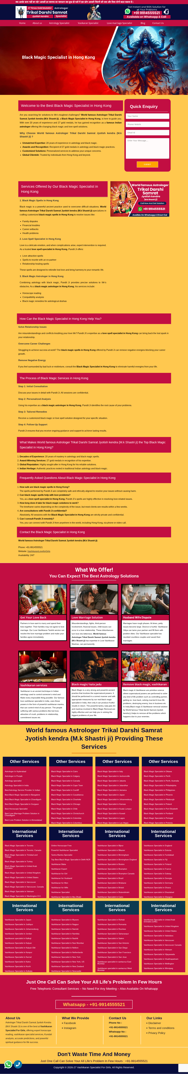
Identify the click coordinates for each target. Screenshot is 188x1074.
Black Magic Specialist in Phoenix (158, 795)
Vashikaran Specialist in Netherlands (67, 952)
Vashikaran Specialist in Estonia (157, 850)
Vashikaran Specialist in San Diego (112, 948)
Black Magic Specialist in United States (21, 877)
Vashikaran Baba (58, 864)
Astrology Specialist (59, 23)
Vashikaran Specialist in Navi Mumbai (67, 943)
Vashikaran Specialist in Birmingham (113, 855)
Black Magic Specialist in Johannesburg (114, 799)
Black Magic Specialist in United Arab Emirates (21, 867)
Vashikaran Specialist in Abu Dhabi (66, 897)
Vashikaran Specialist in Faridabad (159, 855)
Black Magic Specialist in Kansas (111, 804)
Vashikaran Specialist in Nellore (64, 948)
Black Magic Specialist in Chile (64, 809)
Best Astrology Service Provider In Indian (22, 790)
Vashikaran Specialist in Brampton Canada (115, 873)
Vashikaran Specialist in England (158, 845)
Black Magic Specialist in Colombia (66, 818)
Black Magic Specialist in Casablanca (67, 795)
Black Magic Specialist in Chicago (65, 804)
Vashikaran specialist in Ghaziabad (159, 892)
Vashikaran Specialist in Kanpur (18, 952)
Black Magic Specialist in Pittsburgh (159, 799)
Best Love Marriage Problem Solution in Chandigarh (22, 814)
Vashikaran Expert (59, 869)
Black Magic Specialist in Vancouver (20, 882)
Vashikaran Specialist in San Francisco (114, 952)
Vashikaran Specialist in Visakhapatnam (161, 959)
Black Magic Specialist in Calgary (65, 776)
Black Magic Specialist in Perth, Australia (161, 781)
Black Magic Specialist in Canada (65, 781)
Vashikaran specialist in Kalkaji (18, 938)
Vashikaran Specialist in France (157, 869)
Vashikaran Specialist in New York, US (67, 962)
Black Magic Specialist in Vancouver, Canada (24, 887)
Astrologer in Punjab (13, 776)
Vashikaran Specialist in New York (66, 957)
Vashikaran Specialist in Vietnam (158, 950)
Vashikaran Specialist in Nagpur (65, 924)
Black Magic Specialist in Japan (111, 795)
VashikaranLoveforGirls (38, 551)
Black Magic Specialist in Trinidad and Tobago (21, 856)
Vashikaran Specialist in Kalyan (18, 943)
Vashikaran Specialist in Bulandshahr (113, 892)
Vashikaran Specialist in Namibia (65, 934)
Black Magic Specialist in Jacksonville (113, 776)
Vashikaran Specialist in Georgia (158, 878)
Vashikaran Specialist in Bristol (110, 887)
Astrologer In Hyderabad (15, 771)
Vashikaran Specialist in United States (160, 931)
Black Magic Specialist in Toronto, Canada (23, 850)
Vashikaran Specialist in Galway (157, 873)
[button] (8, 1064)
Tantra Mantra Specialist (61, 855)
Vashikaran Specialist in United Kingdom (161, 926)
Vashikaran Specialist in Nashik (64, 938)
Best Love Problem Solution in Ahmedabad (23, 820)
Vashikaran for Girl (59, 873)
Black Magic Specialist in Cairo (64, 771)
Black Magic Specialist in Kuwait (111, 813)
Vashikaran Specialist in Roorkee (111, 929)
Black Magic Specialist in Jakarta (111, 781)
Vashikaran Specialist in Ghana (157, 887)
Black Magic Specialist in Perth (157, 776)
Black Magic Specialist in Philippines (159, 790)
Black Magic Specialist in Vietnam (19, 891)
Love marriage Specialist (119, 23)
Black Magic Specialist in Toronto (19, 845)
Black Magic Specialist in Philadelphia (160, 785)
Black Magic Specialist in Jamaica (112, 790)
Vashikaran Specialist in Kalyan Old (20, 948)
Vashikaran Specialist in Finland (157, 864)
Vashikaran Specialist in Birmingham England (117, 859)
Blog (143, 23)
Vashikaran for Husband (61, 878)
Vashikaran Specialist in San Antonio (113, 943)
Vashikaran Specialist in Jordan (18, 934)
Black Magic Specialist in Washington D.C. (23, 896)
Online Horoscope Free (61, 845)
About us (37, 23)
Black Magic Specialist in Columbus (66, 823)
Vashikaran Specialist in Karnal (18, 957)
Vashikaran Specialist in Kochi (18, 966)
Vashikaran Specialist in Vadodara (158, 936)
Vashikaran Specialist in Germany (158, 883)
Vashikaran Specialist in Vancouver (159, 940)
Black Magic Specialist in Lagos (111, 818)
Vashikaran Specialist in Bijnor (110, 845)
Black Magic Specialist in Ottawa (158, 771)
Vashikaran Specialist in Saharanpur (113, 934)
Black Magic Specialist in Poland (158, 804)
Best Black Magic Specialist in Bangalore (22, 795)
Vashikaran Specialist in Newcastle (66, 971)
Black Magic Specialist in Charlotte (66, 799)
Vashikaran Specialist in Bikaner (111, 850)
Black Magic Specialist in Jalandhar (112, 785)
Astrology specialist (13, 781)
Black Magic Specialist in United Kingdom (23, 873)
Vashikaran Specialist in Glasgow (158, 897)
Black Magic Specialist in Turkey (19, 861)
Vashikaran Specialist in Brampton (112, 869)
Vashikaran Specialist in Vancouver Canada (163, 945)
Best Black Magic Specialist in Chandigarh (23, 799)
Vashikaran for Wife (59, 887)
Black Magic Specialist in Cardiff (65, 790)
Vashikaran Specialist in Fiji (155, 859)
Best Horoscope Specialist (16, 809)
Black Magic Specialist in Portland (158, 813)
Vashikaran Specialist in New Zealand (67, 966)
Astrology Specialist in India (17, 785)
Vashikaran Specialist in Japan (18, 920)
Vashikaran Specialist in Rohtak (111, 920)
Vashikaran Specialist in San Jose (112, 957)
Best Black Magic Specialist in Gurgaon (22, 804)
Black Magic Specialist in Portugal (158, 818)
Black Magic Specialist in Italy (110, 771)
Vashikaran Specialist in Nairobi (64, 929)
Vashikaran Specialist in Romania (111, 924)
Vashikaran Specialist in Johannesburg (21, 929)
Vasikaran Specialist (88, 23)
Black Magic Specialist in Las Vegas (112, 823)
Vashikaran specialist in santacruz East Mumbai (114, 963)
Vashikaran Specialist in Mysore (65, 920)
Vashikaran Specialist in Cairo (110, 897)
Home (22, 23)
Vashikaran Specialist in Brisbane (111, 883)
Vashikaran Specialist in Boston (111, 864)
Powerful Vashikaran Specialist (64, 850)
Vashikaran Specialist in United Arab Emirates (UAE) (159, 921)
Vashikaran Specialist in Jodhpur (19, 924)
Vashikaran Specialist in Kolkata (18, 971)
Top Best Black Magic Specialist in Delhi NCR (70, 859)
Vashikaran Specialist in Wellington (159, 964)
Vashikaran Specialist (60, 892)
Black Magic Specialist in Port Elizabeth (161, 809)
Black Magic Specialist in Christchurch (67, 813)
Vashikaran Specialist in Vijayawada (159, 954)
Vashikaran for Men (59, 883)
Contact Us (158, 23)
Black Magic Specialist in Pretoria (158, 823)
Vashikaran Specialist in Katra (18, 962)
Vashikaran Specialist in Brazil (110, 878)
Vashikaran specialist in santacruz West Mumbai (114, 969)
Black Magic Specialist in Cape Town (67, 785)
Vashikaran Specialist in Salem (110, 938)
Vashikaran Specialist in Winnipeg (158, 968)
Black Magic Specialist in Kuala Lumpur (114, 809)
